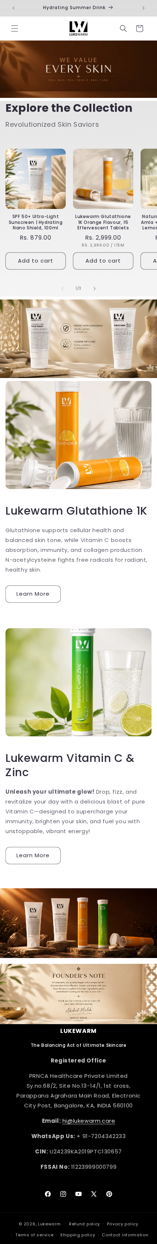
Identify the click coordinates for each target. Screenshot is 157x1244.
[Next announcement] (143, 8)
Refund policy (84, 1224)
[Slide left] (62, 289)
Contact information (125, 1235)
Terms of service (34, 1235)
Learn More (33, 594)
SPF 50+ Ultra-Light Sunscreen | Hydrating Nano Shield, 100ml (36, 222)
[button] (15, 28)
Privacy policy (122, 1224)
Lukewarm (49, 1223)
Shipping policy (77, 1235)
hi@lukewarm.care (88, 1121)
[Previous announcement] (13, 8)
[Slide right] (95, 289)
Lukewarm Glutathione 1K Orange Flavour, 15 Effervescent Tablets (103, 222)
